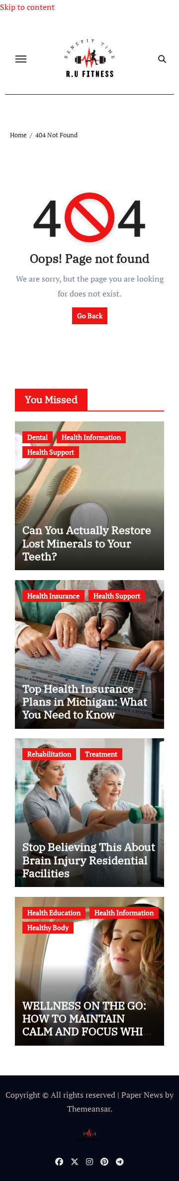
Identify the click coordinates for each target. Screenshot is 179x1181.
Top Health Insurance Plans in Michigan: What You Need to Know (84, 701)
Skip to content (27, 6)
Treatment (101, 754)
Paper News (142, 1094)
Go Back (89, 315)
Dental (37, 437)
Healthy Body (48, 927)
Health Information (91, 437)
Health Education (54, 912)
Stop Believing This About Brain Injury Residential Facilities (88, 859)
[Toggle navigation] (20, 59)
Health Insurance (53, 595)
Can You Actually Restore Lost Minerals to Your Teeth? (86, 543)
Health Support (50, 452)
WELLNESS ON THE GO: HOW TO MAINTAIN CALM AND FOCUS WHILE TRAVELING (89, 1025)
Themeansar (88, 1108)
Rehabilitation (49, 754)
